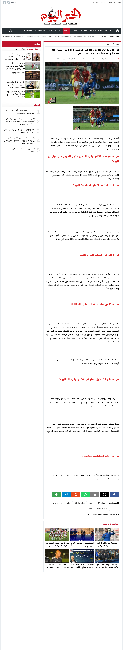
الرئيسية (117, 30)
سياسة (58, 30)
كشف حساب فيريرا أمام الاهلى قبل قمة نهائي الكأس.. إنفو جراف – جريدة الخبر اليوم (82, 567)
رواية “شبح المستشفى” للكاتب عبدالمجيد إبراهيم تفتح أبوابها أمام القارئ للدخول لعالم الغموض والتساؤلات (19, 140)
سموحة (90, 508)
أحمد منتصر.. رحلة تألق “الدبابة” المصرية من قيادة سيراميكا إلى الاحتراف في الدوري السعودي (15, 67)
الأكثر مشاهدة (32, 49)
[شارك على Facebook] (114, 494)
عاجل (50, 30)
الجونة (69, 503)
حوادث (74, 30)
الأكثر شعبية (20, 49)
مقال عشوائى (5, 31)
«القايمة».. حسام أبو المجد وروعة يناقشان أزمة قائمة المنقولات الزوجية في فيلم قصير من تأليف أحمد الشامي (20, 121)
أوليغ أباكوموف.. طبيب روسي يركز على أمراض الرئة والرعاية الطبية (19, 131)
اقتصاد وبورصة (96, 30)
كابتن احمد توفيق (18, 72)
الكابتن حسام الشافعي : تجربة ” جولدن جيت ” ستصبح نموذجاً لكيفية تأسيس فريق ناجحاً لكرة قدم (82, 547)
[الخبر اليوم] (61, 16)
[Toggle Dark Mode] (10, 30)
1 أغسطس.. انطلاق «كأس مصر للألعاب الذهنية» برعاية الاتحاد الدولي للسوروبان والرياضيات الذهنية (15, 58)
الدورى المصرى (58, 503)
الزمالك (114, 508)
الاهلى (91, 503)
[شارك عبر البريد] (95, 494)
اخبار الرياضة (102, 503)
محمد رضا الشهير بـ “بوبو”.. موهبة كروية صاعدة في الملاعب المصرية (15, 94)
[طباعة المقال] (57, 494)
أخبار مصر (108, 30)
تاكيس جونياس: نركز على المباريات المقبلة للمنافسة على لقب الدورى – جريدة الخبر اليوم (57, 567)
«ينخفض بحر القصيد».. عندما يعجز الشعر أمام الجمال (20, 150)
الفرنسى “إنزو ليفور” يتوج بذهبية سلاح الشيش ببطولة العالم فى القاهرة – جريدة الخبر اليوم (107, 568)
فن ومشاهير (40, 30)
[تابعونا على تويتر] (8, 2)
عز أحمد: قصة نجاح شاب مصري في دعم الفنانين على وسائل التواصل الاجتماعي (14, 84)
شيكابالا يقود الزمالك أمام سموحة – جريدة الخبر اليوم (107, 544)
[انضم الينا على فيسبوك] (4, 2)
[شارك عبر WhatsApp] (85, 494)
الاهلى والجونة (80, 503)
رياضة (66, 30)
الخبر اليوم (115, 58)
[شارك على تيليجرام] (66, 494)
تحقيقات (83, 30)
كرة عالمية (28, 30)
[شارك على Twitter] (104, 494)
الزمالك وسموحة (102, 508)
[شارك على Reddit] (76, 494)
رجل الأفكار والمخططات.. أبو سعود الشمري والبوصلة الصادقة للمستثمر (80, 36)
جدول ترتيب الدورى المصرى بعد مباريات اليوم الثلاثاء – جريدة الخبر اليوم (57, 545)
